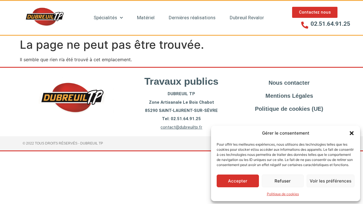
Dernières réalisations (192, 17)
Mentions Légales (289, 96)
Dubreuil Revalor (247, 17)
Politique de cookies (283, 194)
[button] (351, 133)
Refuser (283, 181)
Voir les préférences (330, 181)
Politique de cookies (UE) (289, 109)
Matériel (146, 17)
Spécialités (105, 17)
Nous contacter (289, 83)
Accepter (237, 181)
